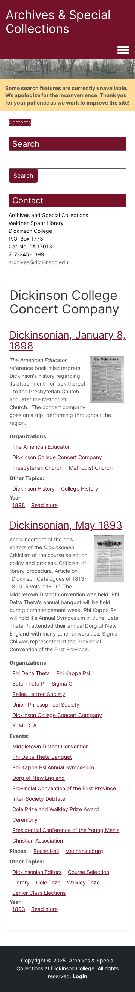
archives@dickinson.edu (38, 262)
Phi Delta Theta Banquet (42, 757)
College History (79, 488)
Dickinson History (33, 488)
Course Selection (88, 872)
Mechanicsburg (84, 851)
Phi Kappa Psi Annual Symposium (53, 767)
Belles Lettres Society (38, 694)
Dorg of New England (38, 778)
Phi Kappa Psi (73, 673)
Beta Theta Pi (28, 683)
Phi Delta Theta (31, 673)
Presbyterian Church (37, 467)
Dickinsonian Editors (37, 872)
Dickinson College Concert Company (57, 457)
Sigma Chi (64, 683)
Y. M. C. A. (25, 725)
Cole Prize (48, 882)
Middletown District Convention (50, 746)
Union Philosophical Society (46, 704)
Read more (44, 505)
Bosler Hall (46, 851)
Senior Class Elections (39, 893)
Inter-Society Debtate (38, 798)
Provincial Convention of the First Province (64, 788)
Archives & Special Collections (58, 21)
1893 (18, 909)
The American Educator (41, 447)
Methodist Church (90, 467)
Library (21, 882)
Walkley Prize (83, 882)
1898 (18, 505)
